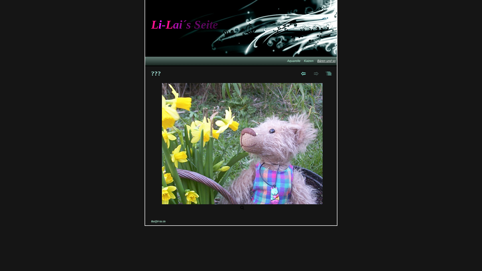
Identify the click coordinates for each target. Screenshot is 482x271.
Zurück (303, 73)
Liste (329, 73)
